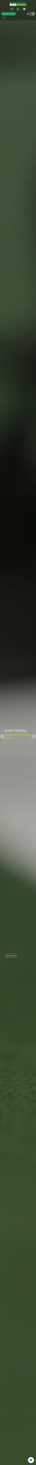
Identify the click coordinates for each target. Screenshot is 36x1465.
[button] (33, 13)
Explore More (11, 956)
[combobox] (28, 13)
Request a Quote (8, 14)
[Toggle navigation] (4, 18)
